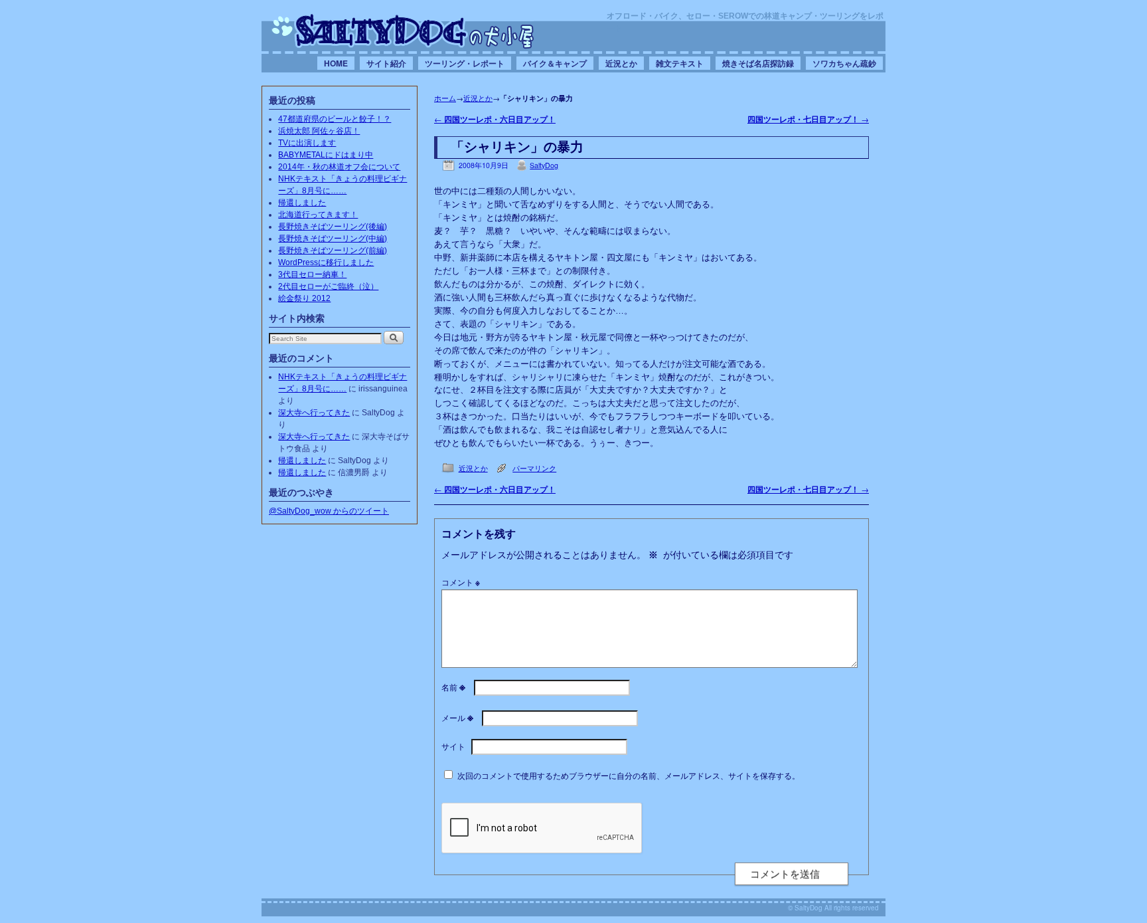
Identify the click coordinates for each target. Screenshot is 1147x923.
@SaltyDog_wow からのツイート (329, 511)
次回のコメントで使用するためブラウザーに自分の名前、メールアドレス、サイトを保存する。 (628, 775)
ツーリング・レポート (464, 63)
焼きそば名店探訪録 (758, 63)
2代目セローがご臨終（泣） (328, 286)
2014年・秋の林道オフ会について (339, 166)
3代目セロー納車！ (312, 274)
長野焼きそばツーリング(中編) (332, 238)
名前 (453, 686)
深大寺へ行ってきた (314, 412)
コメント (460, 581)
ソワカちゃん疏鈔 (844, 63)
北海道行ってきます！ (318, 214)
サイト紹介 (386, 63)
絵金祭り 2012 (304, 298)
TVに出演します (307, 143)
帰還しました (302, 202)
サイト (453, 746)
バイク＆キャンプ (555, 63)
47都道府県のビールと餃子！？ (334, 119)
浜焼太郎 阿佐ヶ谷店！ (319, 131)
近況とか (621, 63)
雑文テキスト (680, 63)
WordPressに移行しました (326, 262)
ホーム (445, 97)
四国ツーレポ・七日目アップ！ (808, 119)
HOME (336, 63)
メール (457, 717)
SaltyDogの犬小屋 (403, 30)
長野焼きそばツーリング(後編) (332, 226)
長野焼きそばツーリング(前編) (332, 250)
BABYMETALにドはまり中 (325, 154)
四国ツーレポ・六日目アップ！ (495, 119)
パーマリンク (534, 468)
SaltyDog (544, 165)
